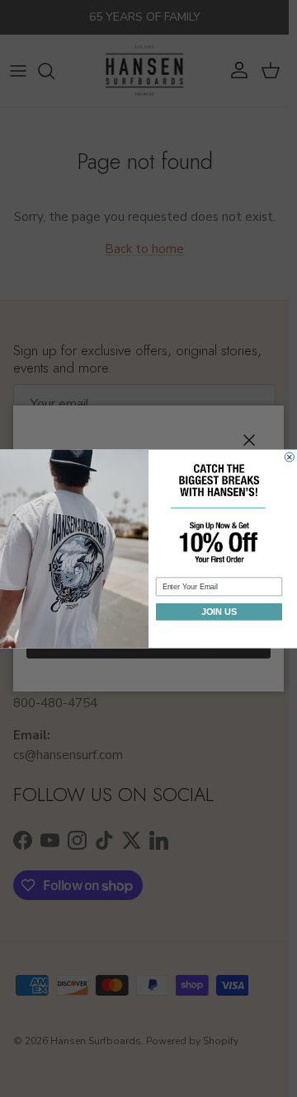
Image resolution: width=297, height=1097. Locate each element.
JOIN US (219, 611)
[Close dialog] (289, 457)
